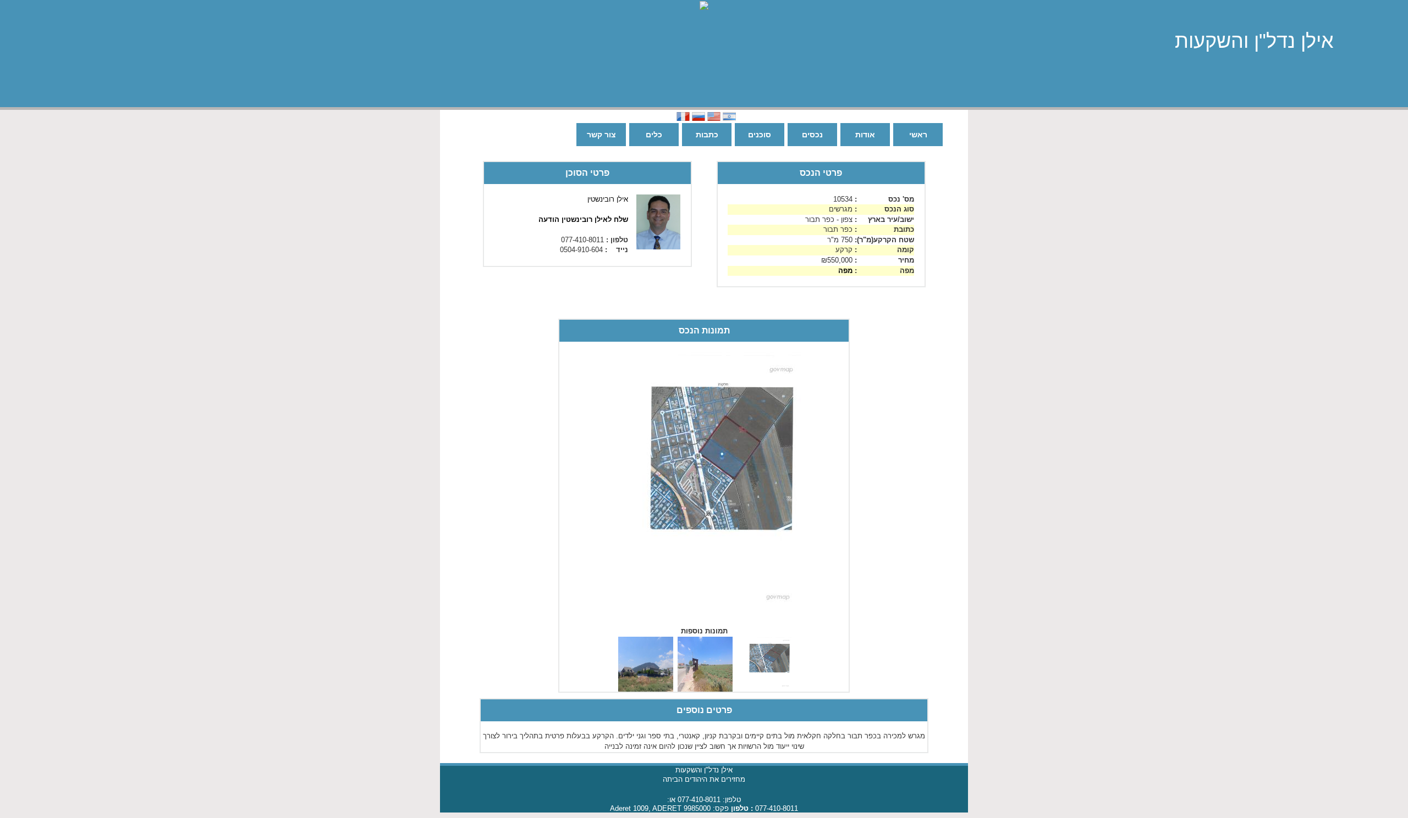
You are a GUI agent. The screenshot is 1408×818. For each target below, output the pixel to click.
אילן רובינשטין (607, 199)
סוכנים (759, 134)
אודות (865, 134)
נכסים (812, 134)
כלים (654, 134)
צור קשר (601, 134)
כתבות (707, 134)
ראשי (918, 134)
